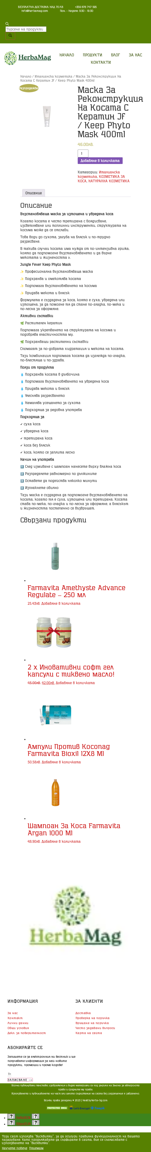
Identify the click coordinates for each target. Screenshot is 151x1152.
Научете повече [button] (14, 1148)
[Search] (10, 36)
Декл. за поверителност (27, 1032)
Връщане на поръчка (92, 1022)
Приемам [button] (36, 1148)
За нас (135, 55)
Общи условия (18, 1027)
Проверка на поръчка (93, 1017)
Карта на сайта (89, 1032)
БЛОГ (115, 55)
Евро (23, 1124)
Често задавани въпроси (95, 1027)
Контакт (15, 1017)
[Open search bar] (7, 24)
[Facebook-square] (140, 8)
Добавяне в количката (100, 160)
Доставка (83, 1012)
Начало (66, 55)
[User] (120, 8)
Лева (23, 1118)
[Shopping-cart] (130, 8)
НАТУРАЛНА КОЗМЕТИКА (109, 181)
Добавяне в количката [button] (60, 603)
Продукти (92, 55)
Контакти (101, 62)
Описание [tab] (33, 193)
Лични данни (18, 1022)
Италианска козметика (53, 76)
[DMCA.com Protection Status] (57, 1108)
